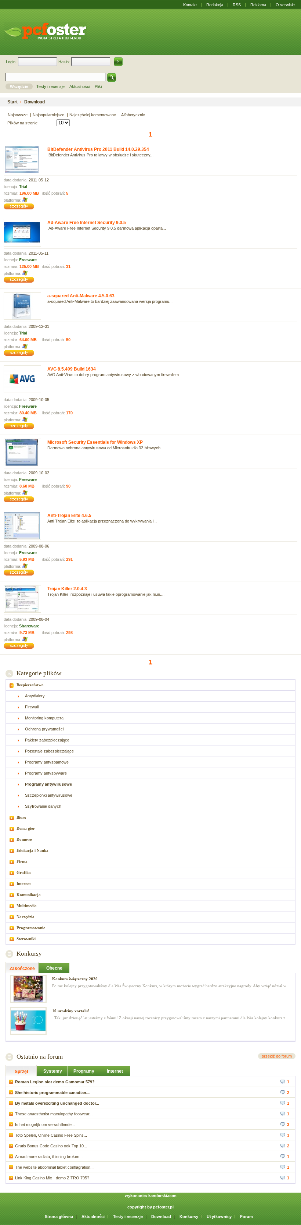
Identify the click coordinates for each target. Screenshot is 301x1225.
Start (12, 102)
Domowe (24, 839)
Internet (24, 883)
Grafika (24, 872)
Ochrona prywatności (44, 729)
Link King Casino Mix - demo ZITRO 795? (52, 1178)
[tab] (150, 685)
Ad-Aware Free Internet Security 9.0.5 (86, 222)
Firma (22, 861)
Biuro (21, 817)
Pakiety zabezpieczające (47, 740)
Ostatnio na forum (40, 1056)
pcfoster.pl (163, 1207)
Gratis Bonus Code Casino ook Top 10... (51, 1146)
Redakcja (214, 5)
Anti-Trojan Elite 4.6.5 (69, 515)
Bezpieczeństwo (30, 685)
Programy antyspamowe (47, 762)
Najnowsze (18, 115)
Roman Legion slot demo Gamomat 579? (55, 1082)
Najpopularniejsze (48, 115)
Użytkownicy (219, 1216)
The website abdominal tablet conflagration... (54, 1167)
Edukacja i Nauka (32, 850)
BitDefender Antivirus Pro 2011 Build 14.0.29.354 (98, 149)
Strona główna (59, 1216)
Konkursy (29, 953)
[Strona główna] (45, 31)
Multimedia (27, 905)
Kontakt (190, 5)
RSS (237, 5)
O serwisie (285, 5)
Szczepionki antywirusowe (48, 795)
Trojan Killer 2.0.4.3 (67, 588)
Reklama (258, 5)
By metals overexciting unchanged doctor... (57, 1103)
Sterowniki (26, 939)
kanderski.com (162, 1195)
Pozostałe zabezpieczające (49, 751)
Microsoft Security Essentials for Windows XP (95, 442)
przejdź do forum (277, 1056)
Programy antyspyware (46, 773)
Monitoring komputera (44, 718)
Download (161, 1216)
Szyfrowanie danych (43, 806)
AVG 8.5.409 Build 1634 (71, 369)
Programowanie (31, 927)
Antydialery (35, 696)
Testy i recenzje (128, 1216)
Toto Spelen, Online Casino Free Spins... (51, 1135)
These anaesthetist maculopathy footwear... (54, 1114)
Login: (11, 62)
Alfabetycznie (133, 115)
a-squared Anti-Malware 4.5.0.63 (81, 295)
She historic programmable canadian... (52, 1092)
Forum (246, 1216)
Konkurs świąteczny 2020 (75, 979)
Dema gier (26, 828)
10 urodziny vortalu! (70, 1011)
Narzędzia (26, 916)
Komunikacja (29, 894)
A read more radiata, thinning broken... (49, 1156)
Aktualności (93, 1216)
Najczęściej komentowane (92, 115)
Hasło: (64, 62)
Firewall (32, 707)
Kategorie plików (39, 673)
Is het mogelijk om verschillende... (45, 1124)
